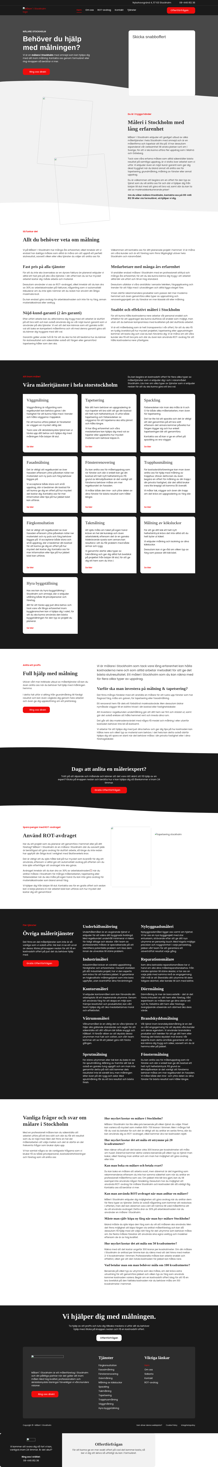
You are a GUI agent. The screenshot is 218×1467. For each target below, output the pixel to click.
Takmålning (105, 1391)
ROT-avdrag (104, 9)
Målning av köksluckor (110, 1382)
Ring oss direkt (38, 71)
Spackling (104, 1386)
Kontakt (119, 9)
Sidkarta (148, 1373)
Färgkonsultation (108, 1365)
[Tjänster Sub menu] (138, 10)
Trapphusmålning (108, 1399)
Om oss (89, 9)
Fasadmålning (106, 1369)
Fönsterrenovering (108, 1373)
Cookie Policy (171, 1425)
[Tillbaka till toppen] (210, 1460)
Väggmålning (106, 1403)
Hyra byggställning (109, 1408)
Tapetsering (105, 1395)
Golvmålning (106, 1378)
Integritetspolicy (188, 1425)
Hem (79, 9)
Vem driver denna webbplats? (149, 1425)
